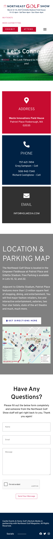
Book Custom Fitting (11, 23)
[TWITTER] (44, 533)
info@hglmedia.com (27, 213)
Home (6, 60)
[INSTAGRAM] (49, 533)
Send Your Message (26, 496)
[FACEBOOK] (40, 533)
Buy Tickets (7, 18)
